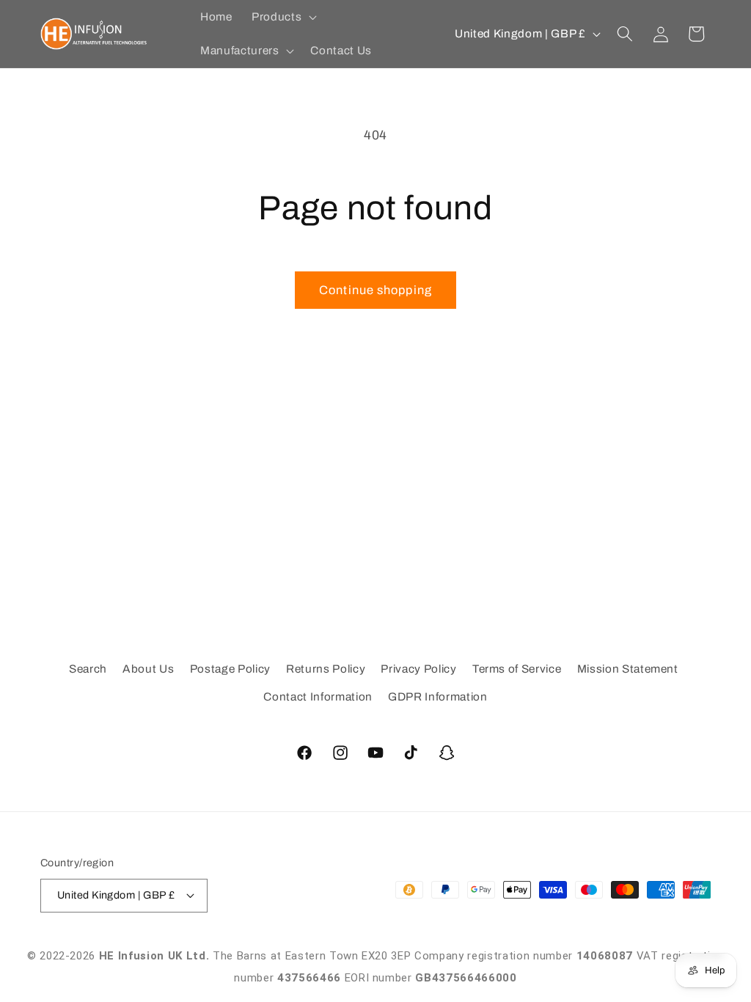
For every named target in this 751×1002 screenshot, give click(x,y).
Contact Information (318, 696)
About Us (148, 668)
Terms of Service (517, 668)
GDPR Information (438, 696)
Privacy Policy (418, 668)
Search (88, 668)
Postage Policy (230, 668)
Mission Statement (627, 668)
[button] (282, 17)
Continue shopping (375, 290)
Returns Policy (325, 668)
